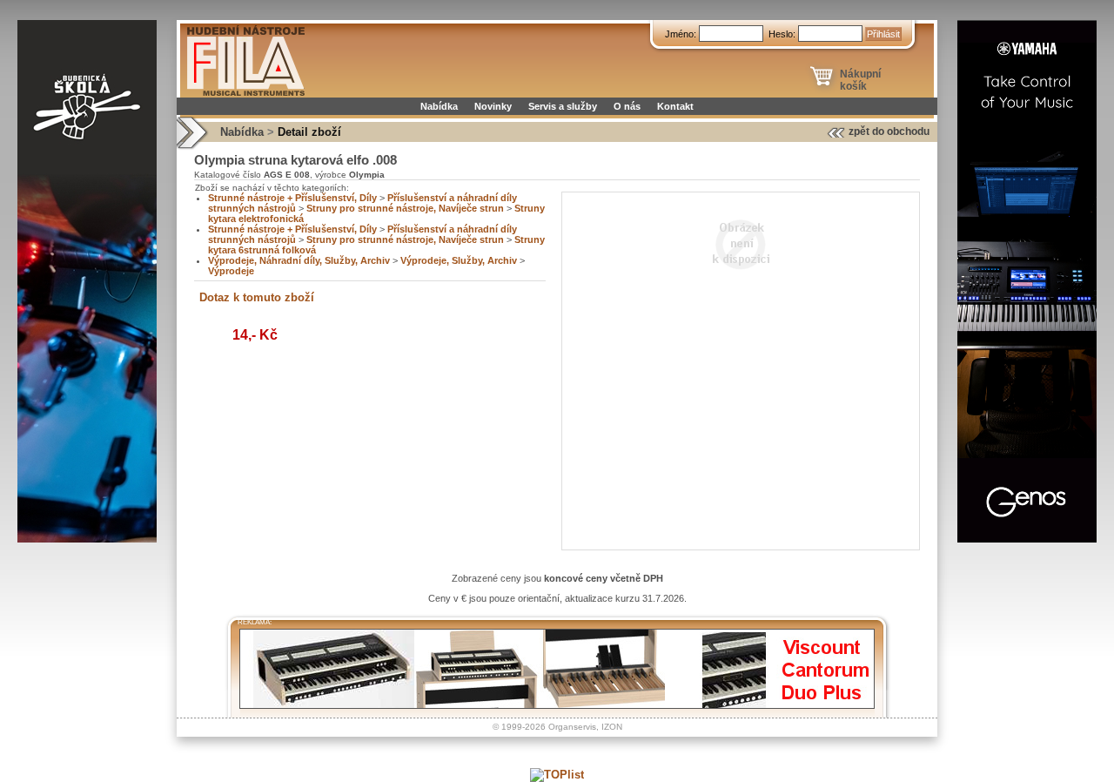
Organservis (572, 726)
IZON (611, 726)
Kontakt (675, 106)
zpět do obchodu (889, 131)
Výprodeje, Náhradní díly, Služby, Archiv (299, 260)
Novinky (493, 106)
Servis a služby (562, 106)
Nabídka (439, 106)
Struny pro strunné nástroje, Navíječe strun (405, 208)
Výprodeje (231, 271)
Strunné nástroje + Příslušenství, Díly (292, 197)
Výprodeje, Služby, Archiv (458, 260)
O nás (627, 106)
